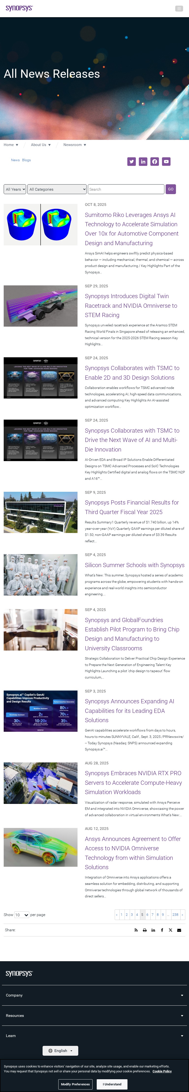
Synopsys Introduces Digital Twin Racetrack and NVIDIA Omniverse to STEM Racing (131, 306)
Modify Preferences (75, 1084)
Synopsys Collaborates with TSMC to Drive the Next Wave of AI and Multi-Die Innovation (132, 440)
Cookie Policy (162, 1071)
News (15, 160)
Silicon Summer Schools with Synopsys (135, 565)
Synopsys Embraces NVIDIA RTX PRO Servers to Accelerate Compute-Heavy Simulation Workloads (133, 783)
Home (9, 145)
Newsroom (72, 145)
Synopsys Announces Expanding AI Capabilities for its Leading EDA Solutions (129, 711)
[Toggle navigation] (179, 9)
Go (170, 189)
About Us (38, 145)
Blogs (26, 160)
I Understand (112, 1084)
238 (175, 915)
